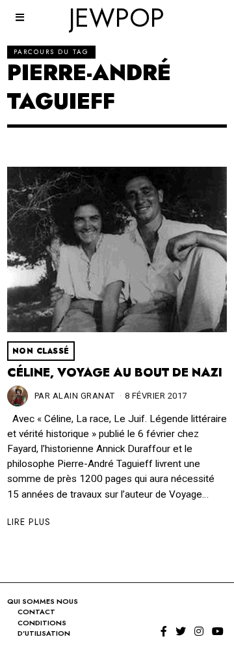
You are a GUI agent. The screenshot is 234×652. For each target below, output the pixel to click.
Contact (36, 611)
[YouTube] (218, 631)
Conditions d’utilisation (44, 628)
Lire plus (29, 521)
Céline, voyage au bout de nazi (114, 372)
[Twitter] (180, 631)
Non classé (41, 351)
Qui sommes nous (42, 601)
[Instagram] (199, 631)
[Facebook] (163, 631)
